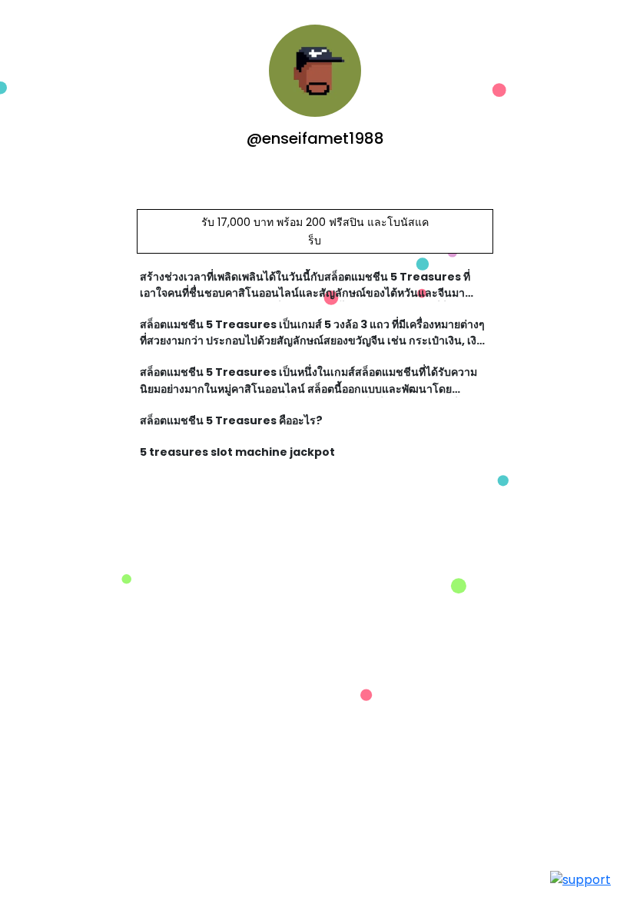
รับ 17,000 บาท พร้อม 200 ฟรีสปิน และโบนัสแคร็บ (315, 231)
